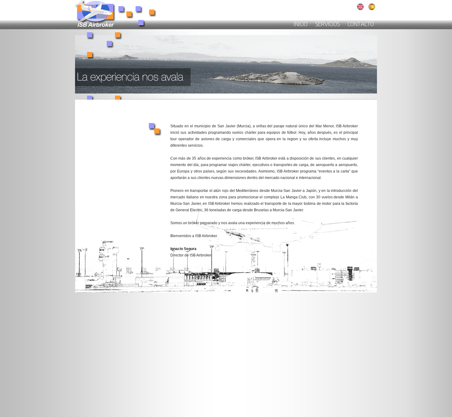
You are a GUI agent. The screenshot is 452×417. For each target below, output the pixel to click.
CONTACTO (360, 25)
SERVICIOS (327, 25)
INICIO (300, 25)
